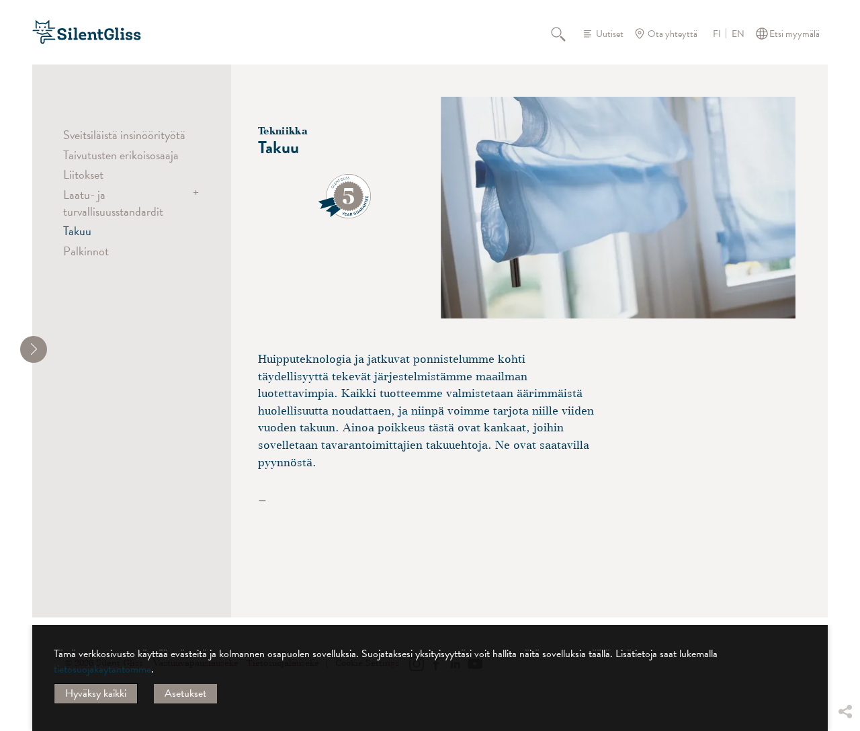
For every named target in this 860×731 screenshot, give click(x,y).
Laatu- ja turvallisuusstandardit (113, 202)
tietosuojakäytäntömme (102, 669)
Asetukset (185, 693)
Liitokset (83, 174)
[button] (844, 610)
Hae (565, 33)
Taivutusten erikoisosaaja (121, 155)
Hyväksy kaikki (95, 693)
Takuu (77, 231)
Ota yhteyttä (672, 34)
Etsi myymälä (794, 34)
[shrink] (33, 349)
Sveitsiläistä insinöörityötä (124, 135)
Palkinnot (86, 251)
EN (738, 34)
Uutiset (610, 34)
